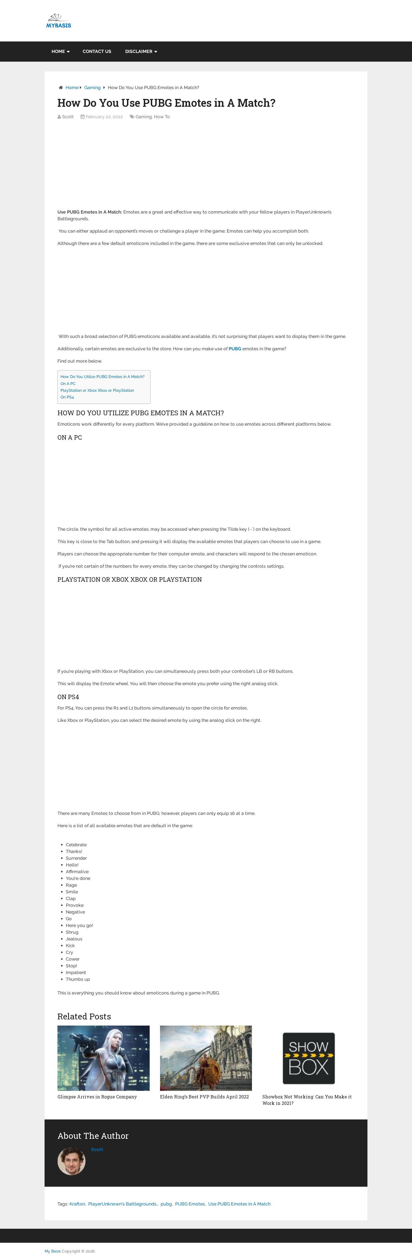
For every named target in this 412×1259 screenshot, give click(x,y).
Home (58, 51)
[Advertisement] (206, 167)
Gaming (92, 87)
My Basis (53, 1251)
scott (97, 1149)
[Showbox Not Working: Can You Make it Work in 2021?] (308, 1058)
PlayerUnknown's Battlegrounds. (122, 1204)
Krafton (77, 1204)
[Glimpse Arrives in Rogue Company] (103, 1058)
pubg (166, 1204)
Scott (68, 116)
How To (162, 116)
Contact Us (97, 51)
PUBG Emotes (190, 1204)
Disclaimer (138, 51)
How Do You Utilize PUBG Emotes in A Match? (103, 376)
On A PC (68, 383)
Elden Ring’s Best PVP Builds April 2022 (204, 1097)
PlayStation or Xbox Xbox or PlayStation (97, 390)
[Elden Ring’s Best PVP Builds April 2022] (206, 1058)
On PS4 (67, 397)
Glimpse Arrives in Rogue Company (97, 1097)
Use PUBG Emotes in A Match (239, 1204)
